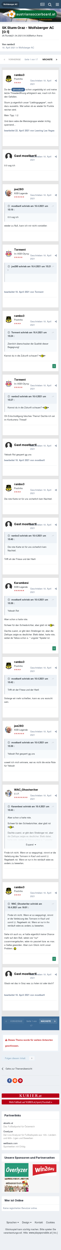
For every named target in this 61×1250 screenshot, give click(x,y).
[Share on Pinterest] (20, 1080)
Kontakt (39, 1222)
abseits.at (8, 1123)
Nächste (48, 59)
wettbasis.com (10, 1143)
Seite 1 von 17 (32, 59)
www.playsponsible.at (40, 1232)
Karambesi (21, 583)
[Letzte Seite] (56, 59)
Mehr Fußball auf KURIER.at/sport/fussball (30, 1102)
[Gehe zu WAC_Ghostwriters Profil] (8, 793)
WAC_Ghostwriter (26, 789)
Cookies (50, 1222)
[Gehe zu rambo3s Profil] (8, 78)
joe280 (19, 189)
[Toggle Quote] (9, 206)
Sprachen (11, 1222)
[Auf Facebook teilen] (9, 1080)
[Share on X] (4, 1080)
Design (26, 1222)
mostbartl (16, 206)
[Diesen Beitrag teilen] (56, 80)
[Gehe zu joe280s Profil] (8, 193)
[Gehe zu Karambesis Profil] (8, 586)
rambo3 (11, 44)
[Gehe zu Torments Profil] (8, 253)
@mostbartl (18, 89)
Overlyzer (8, 1131)
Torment (20, 249)
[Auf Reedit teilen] (15, 1080)
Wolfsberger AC (26, 47)
